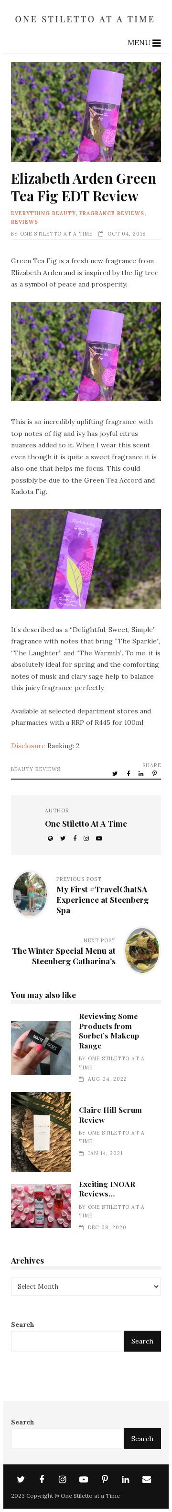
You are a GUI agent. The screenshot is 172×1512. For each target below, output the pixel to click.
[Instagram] (62, 1479)
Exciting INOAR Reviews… (41, 1205)
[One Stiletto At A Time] (86, 25)
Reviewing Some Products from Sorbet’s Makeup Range (41, 1048)
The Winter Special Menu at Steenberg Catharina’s (64, 955)
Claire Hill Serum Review (41, 1132)
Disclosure (28, 745)
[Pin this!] (155, 773)
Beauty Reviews (35, 769)
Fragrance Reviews (111, 213)
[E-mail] (146, 1479)
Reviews (24, 221)
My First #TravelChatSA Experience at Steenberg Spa (102, 899)
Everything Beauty (43, 213)
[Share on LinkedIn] (142, 773)
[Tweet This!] (115, 773)
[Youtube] (83, 1479)
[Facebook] (41, 1479)
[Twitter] (20, 1479)
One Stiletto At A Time (56, 233)
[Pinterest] (104, 1479)
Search (22, 1324)
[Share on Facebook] (129, 773)
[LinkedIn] (125, 1479)
